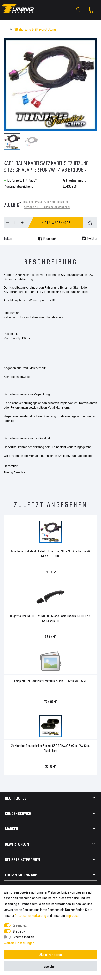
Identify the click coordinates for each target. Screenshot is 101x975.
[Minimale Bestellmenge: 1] (7, 222)
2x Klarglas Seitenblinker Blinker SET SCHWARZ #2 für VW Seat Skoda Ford (50, 748)
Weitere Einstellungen (19, 942)
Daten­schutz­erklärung (30, 915)
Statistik (19, 931)
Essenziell (19, 925)
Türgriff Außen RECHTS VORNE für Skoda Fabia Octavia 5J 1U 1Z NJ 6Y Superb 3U (50, 618)
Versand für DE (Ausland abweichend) (47, 207)
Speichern (50, 966)
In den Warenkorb (56, 223)
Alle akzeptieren (50, 954)
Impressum (73, 915)
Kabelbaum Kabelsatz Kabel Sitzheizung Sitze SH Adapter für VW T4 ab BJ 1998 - (51, 553)
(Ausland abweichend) (19, 186)
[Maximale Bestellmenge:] (22, 222)
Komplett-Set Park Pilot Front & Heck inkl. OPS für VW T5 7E (50, 681)
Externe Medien (23, 937)
